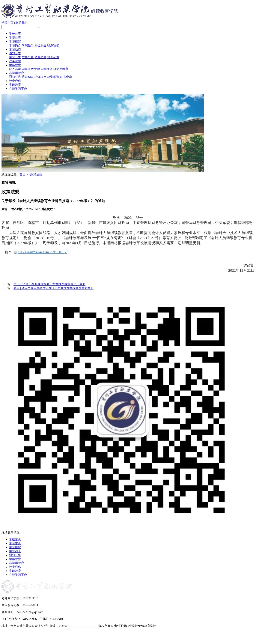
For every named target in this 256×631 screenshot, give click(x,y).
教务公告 (28, 57)
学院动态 (15, 49)
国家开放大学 (31, 69)
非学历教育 (16, 73)
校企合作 (15, 80)
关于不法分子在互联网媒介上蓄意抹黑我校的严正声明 (49, 284)
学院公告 (15, 57)
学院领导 (28, 45)
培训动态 (28, 76)
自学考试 (46, 69)
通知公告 (15, 53)
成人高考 (15, 69)
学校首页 (15, 33)
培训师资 (53, 76)
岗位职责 (40, 45)
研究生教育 (60, 69)
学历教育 (15, 65)
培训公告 (53, 57)
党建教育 (15, 84)
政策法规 (15, 61)
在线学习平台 (18, 88)
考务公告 (40, 57)
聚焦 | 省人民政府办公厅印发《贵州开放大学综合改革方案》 (53, 288)
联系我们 (22, 22)
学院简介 (15, 45)
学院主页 (7, 22)
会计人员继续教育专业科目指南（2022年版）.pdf (42, 252)
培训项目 (40, 76)
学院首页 (15, 37)
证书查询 (66, 76)
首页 (22, 174)
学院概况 (15, 41)
